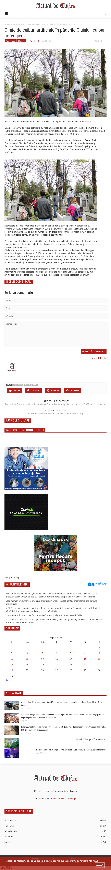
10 (11, 658)
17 (11, 664)
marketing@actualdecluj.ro (64, 798)
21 (71, 664)
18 (27, 664)
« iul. (6, 680)
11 (27, 658)
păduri (27, 385)
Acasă (7, 24)
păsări (35, 385)
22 (85, 664)
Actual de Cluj (35, 41)
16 (99, 658)
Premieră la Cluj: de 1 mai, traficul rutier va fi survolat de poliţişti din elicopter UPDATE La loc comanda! (55, 404)
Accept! (99, 865)
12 (42, 658)
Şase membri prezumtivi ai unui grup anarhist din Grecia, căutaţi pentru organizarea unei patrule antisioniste (51, 602)
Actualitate (18, 24)
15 (85, 658)
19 (42, 664)
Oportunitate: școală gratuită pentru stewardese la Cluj (55, 413)
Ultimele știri (19, 584)
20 (56, 664)
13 (56, 658)
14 (71, 658)
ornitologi (18, 385)
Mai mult (93, 860)
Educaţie (21, 41)
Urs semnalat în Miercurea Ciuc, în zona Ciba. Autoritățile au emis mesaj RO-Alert (45, 615)
